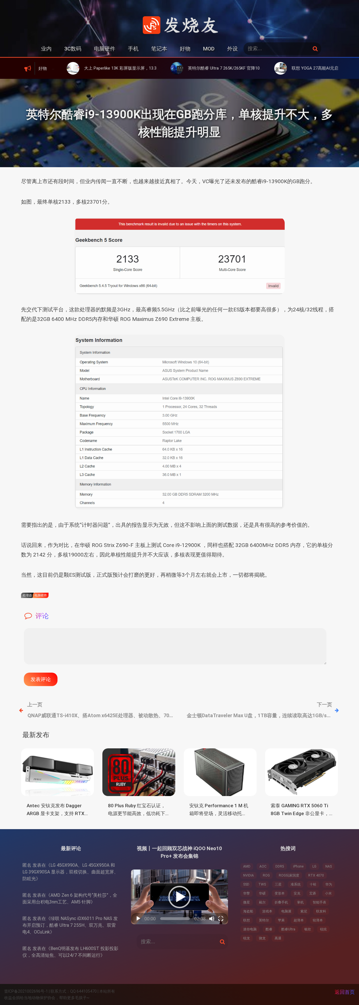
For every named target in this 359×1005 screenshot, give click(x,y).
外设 (232, 48)
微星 (246, 902)
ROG (266, 875)
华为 (328, 884)
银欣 (307, 929)
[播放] (138, 918)
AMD (246, 866)
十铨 (313, 884)
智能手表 (319, 902)
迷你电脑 (250, 929)
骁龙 (262, 938)
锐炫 (323, 929)
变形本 (280, 893)
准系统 (296, 884)
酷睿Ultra (288, 929)
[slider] (175, 918)
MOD (209, 48)
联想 (246, 920)
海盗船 (248, 911)
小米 (328, 893)
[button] (179, 897)
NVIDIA (248, 875)
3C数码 (72, 48)
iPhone (298, 866)
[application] (179, 897)
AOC (262, 866)
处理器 (27, 595)
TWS (262, 884)
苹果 (281, 920)
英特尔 (264, 920)
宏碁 (312, 893)
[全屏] (221, 918)
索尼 (303, 911)
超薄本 (299, 920)
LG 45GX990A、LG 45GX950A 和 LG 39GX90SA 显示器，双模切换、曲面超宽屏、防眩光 (70, 872)
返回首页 (345, 992)
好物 (185, 48)
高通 (278, 938)
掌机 (300, 902)
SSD (246, 884)
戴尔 (262, 902)
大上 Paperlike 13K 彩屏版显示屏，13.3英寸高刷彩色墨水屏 (108, 68)
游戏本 (267, 911)
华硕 (262, 893)
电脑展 (286, 911)
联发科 (321, 911)
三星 (278, 884)
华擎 (246, 893)
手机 (133, 48)
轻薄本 (318, 920)
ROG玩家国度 (289, 875)
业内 (46, 48)
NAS (328, 866)
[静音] (212, 918)
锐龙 (246, 938)
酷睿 (269, 929)
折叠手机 (281, 902)
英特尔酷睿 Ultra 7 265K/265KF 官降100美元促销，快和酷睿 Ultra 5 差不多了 (229, 68)
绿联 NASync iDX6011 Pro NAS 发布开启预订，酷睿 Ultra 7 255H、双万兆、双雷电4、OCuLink (70, 925)
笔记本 (159, 48)
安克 (297, 893)
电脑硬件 (104, 48)
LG (314, 866)
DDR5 (279, 866)
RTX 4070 (316, 875)
